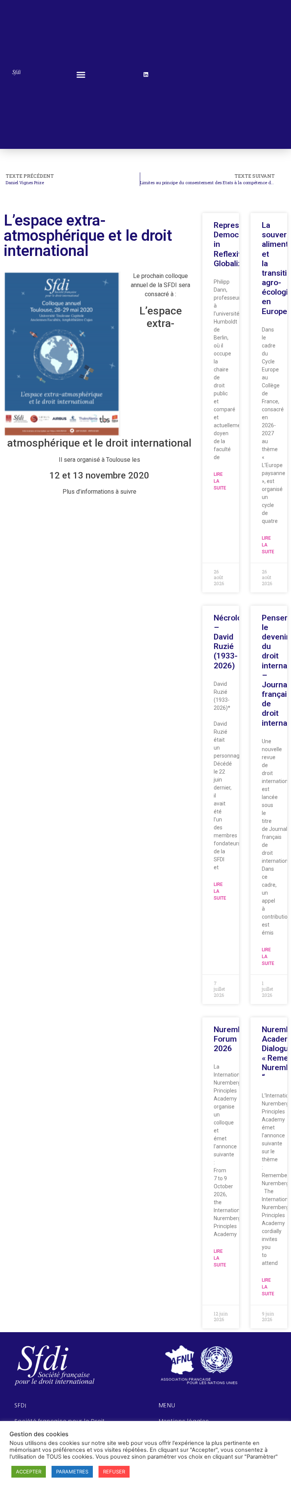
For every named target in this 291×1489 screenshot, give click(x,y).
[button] (81, 74)
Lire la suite (220, 481)
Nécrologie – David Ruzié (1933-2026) (233, 641)
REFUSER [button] (114, 1471)
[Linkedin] (146, 74)
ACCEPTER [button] (28, 1471)
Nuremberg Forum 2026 (234, 1039)
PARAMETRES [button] (72, 1471)
